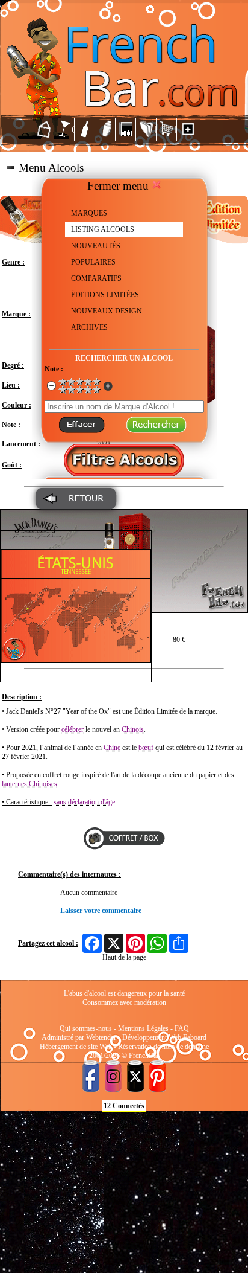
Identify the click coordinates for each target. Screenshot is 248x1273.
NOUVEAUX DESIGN (106, 311)
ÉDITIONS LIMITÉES (105, 294)
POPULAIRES (93, 262)
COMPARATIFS (96, 278)
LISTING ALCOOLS (102, 229)
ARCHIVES (89, 327)
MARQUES (89, 213)
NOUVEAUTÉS (95, 246)
